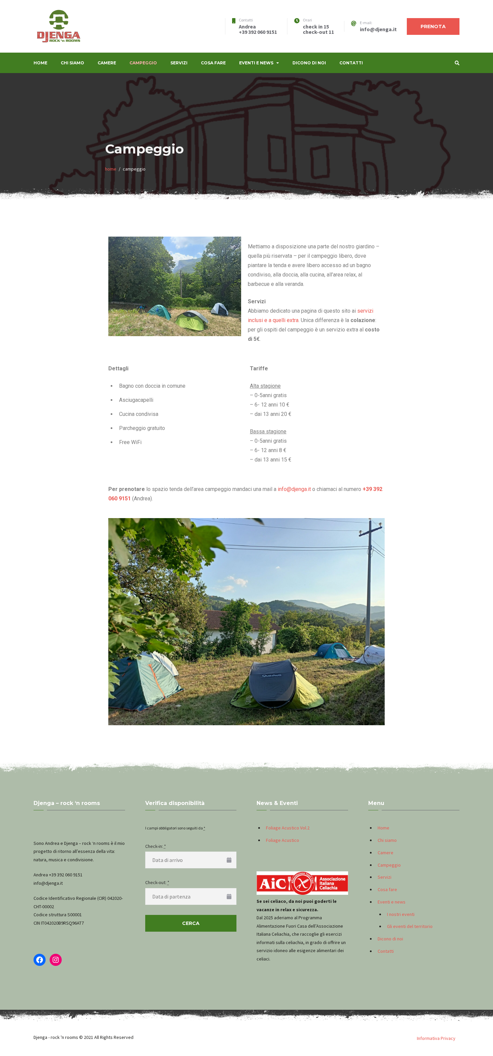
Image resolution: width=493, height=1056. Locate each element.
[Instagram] (56, 960)
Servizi (178, 62)
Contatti (351, 62)
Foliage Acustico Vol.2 (288, 828)
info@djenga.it (294, 489)
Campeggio (143, 62)
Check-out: (157, 882)
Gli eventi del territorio (410, 926)
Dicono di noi (309, 62)
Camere (107, 62)
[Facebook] (40, 960)
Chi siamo (72, 62)
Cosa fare (213, 62)
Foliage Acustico (282, 840)
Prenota (433, 26)
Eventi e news (256, 62)
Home (40, 62)
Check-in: (155, 846)
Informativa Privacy (436, 1038)
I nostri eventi (401, 914)
